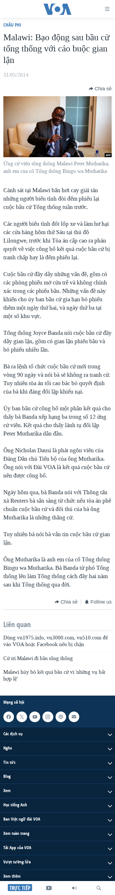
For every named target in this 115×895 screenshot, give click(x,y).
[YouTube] (49, 888)
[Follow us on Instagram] (47, 717)
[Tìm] (98, 888)
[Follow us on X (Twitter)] (21, 717)
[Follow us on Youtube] (34, 717)
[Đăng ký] (74, 717)
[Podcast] (61, 717)
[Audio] (74, 888)
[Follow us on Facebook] (8, 717)
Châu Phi (12, 25)
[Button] (100, 88)
